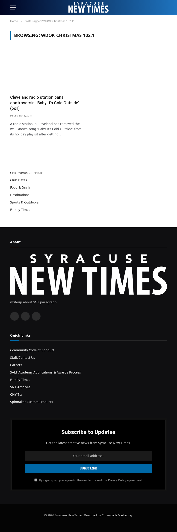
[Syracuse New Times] (88, 7)
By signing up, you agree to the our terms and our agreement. (90, 480)
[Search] (165, 7)
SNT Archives (20, 387)
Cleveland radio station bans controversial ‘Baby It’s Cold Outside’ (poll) (44, 103)
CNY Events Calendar (26, 172)
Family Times (20, 209)
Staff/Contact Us (22, 357)
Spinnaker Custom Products (31, 402)
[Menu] (13, 7)
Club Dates (18, 180)
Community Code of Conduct (32, 350)
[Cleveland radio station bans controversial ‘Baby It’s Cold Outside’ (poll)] (47, 70)
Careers (16, 365)
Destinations (20, 195)
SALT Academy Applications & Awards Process (45, 372)
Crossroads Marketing (117, 515)
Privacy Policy (117, 480)
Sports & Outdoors (24, 202)
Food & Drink (20, 187)
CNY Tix (16, 394)
